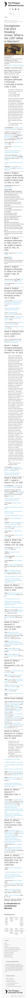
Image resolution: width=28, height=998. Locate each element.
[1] (20, 158)
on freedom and (19, 168)
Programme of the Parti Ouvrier (15, 693)
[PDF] (10, 257)
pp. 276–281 (17, 774)
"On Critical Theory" (17, 146)
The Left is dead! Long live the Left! (12, 983)
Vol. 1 (6, 721)
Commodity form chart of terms (12, 598)
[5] (8, 159)
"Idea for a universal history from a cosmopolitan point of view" (13, 302)
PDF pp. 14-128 (8, 470)
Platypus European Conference (11, 947)
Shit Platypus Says (8, 957)
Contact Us (7, 944)
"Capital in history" (16, 503)
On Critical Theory (17, 531)
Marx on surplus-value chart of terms (14, 769)
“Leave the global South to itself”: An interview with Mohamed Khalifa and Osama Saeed (22, 921)
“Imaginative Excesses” (14, 552)
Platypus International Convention (12, 949)
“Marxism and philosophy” (15, 867)
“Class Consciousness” (14, 830)
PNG (15, 312)
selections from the (15, 771)
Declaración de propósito (16, 918)
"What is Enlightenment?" (15, 304)
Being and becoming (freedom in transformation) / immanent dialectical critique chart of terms (13, 580)
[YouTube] (15, 9)
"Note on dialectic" (18, 560)
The (9, 952)
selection (13, 166)
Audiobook (15, 470)
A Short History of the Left (11, 981)
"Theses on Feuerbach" (13, 895)
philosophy (8, 314)
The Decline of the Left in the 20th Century (14, 986)
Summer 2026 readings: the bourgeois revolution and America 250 (6, 921)
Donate (6, 946)
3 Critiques (11, 312)
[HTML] (9, 528)
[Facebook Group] (10, 9)
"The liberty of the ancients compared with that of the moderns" (13, 318)
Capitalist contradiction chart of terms (14, 515)
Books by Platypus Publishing (11, 950)
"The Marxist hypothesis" (15, 518)
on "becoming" (17, 493)
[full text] (19, 280)
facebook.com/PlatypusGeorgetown (15, 65)
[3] (5, 159)
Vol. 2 (9, 721)
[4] (6, 159)
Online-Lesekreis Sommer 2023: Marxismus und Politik (11, 931)
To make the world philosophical (15, 564)
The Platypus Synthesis (10, 984)
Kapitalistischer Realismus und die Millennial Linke (12, 919)
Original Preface (12, 831)
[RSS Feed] (18, 9)
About (5, 943)
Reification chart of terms (11, 807)
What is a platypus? (9, 978)
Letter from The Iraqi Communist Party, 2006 (6, 930)
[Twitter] (13, 9)
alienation (6, 169)
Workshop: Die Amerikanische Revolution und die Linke (22, 931)
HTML (19, 468)
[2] (22, 158)
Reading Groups (8, 955)
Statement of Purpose (10, 980)
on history (18, 139)
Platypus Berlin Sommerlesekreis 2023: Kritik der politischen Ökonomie (17, 931)
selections (20, 610)
